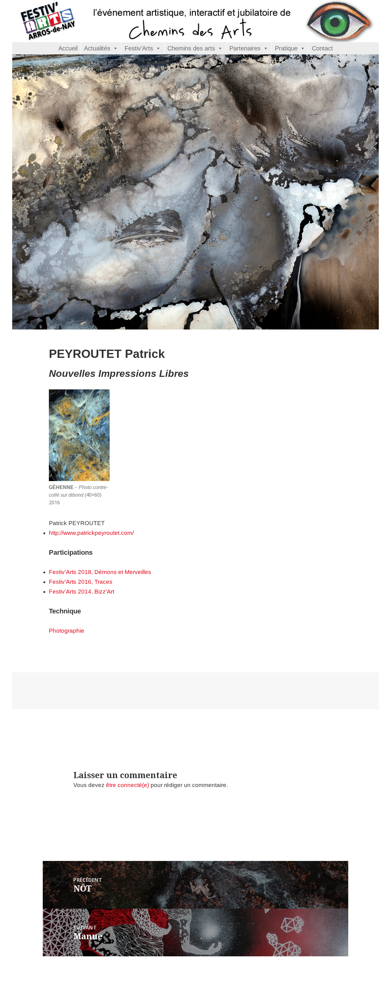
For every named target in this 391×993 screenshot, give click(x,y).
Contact (322, 48)
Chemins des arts (191, 48)
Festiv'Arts (139, 48)
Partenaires (245, 48)
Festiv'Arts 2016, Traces (80, 582)
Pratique (286, 48)
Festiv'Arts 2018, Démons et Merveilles (100, 572)
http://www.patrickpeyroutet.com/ (91, 533)
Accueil (68, 48)
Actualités (97, 48)
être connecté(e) (127, 785)
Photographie (66, 630)
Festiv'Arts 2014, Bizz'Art (81, 591)
